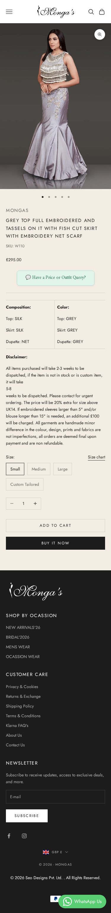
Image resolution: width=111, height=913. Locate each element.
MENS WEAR (18, 647)
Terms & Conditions (23, 716)
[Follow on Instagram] (24, 836)
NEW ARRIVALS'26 (23, 627)
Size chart (96, 457)
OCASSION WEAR (23, 657)
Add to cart (55, 525)
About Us (14, 735)
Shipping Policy (20, 706)
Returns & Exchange (23, 696)
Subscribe (27, 815)
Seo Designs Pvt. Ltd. (44, 878)
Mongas (17, 210)
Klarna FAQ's (17, 725)
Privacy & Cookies (22, 687)
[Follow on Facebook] (9, 836)
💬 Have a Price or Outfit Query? (55, 278)
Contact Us (15, 745)
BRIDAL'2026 (17, 637)
